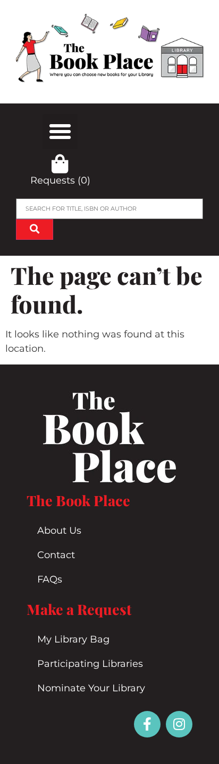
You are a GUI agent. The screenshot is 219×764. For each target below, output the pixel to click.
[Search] (34, 229)
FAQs (49, 579)
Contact (56, 555)
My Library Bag (73, 639)
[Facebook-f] (147, 724)
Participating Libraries (90, 664)
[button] (60, 131)
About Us (59, 530)
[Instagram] (179, 724)
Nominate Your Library (91, 688)
